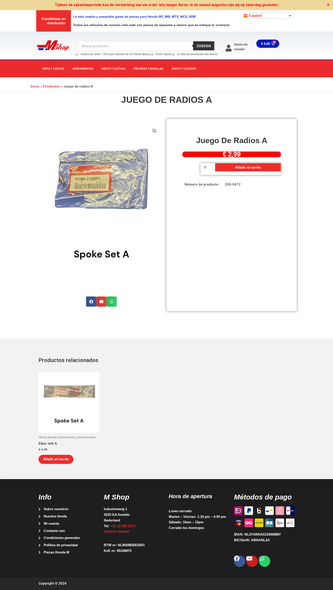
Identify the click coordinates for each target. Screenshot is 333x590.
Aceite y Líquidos (183, 68)
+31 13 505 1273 (122, 526)
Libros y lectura (113, 68)
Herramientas (82, 68)
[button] (154, 131)
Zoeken (204, 46)
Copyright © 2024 (53, 583)
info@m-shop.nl (116, 531)
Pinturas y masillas (148, 68)
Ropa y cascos (53, 68)
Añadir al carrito (248, 167)
